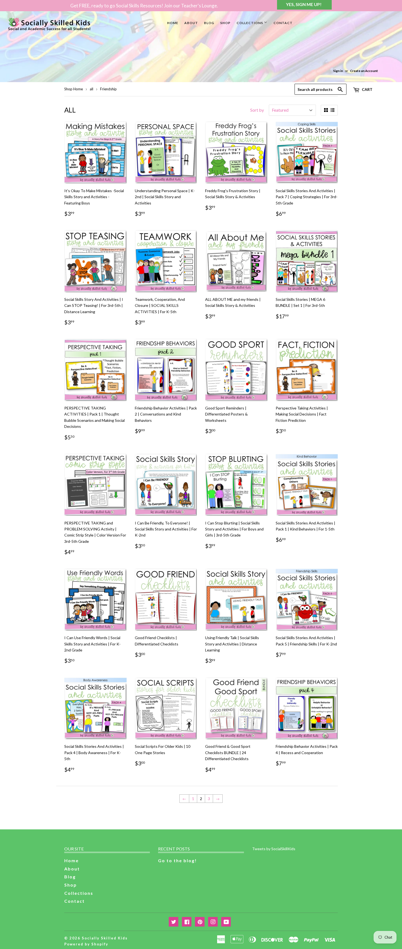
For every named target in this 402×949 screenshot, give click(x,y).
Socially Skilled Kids (105, 938)
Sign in (338, 71)
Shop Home (73, 89)
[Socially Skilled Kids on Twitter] (173, 922)
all (91, 89)
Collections (250, 23)
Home (172, 23)
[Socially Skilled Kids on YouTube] (226, 922)
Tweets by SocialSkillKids (273, 848)
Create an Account (364, 71)
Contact (283, 23)
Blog (209, 23)
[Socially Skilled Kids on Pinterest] (200, 922)
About (191, 23)
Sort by (257, 110)
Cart (366, 89)
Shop (225, 23)
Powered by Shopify (86, 944)
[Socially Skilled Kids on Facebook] (186, 922)
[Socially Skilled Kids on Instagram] (213, 922)
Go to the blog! (177, 860)
